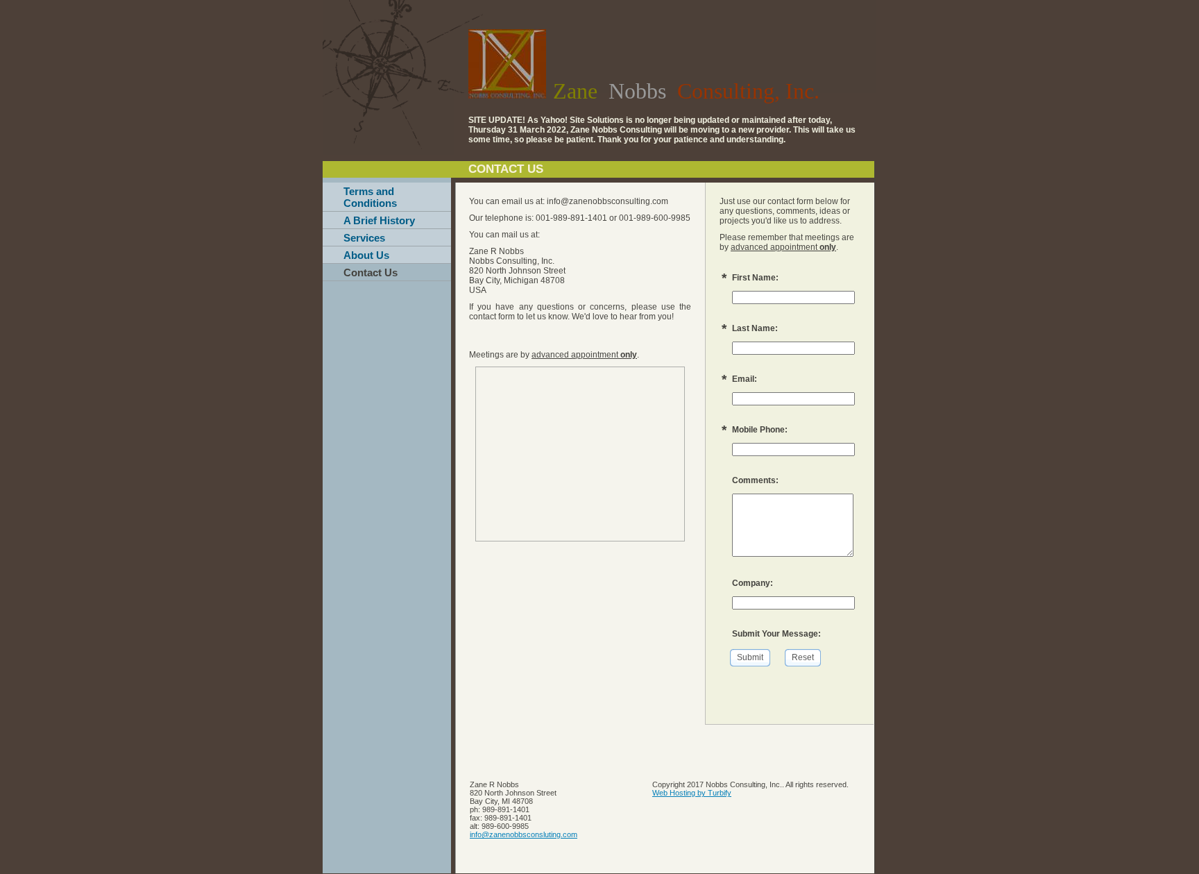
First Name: (755, 278)
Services (364, 238)
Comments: (755, 480)
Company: (752, 583)
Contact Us (370, 272)
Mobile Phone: (760, 430)
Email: (744, 379)
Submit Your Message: (776, 634)
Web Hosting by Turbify (691, 793)
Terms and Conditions (370, 197)
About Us (366, 255)
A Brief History (379, 220)
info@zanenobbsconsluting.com (523, 834)
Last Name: (755, 328)
